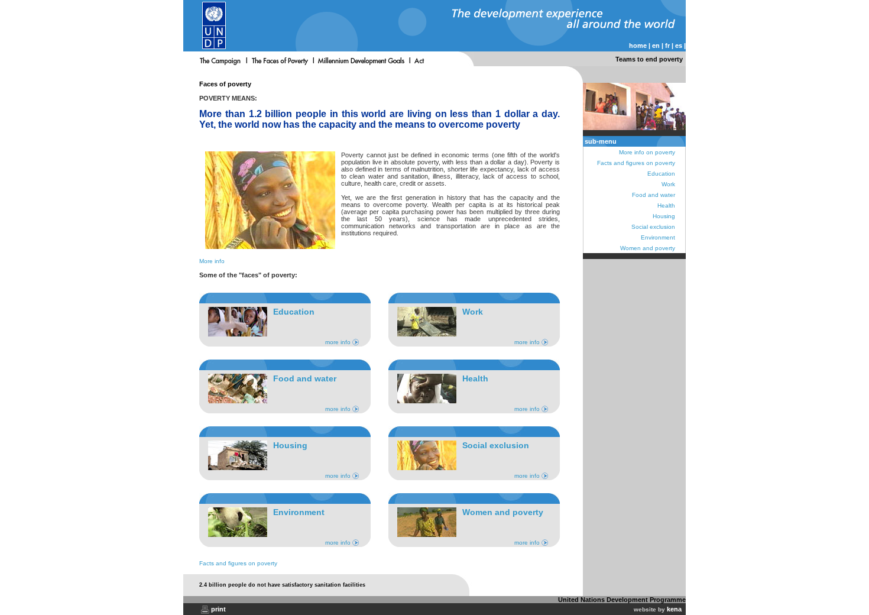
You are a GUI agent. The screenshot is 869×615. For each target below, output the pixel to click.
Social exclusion (653, 227)
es (678, 45)
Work (668, 184)
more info (338, 342)
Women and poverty (647, 248)
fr (667, 45)
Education (661, 173)
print (218, 609)
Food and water (653, 195)
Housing (664, 216)
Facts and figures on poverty (238, 563)
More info (212, 261)
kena (674, 609)
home (638, 45)
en (656, 45)
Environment (658, 237)
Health (666, 205)
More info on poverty (647, 152)
